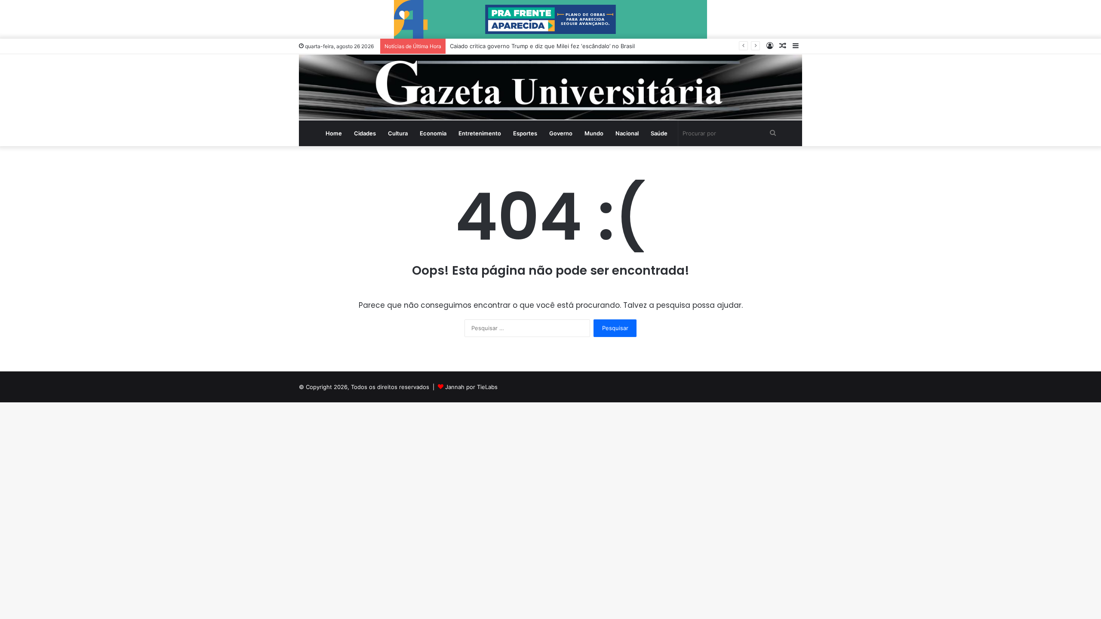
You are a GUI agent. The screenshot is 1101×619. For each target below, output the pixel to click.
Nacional (627, 133)
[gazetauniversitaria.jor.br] (550, 87)
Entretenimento (479, 133)
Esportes (525, 133)
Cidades (365, 133)
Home (334, 133)
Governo (560, 133)
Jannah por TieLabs (471, 386)
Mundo (593, 133)
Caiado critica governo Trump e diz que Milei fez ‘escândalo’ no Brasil (542, 46)
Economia (433, 133)
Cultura (398, 133)
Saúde (659, 133)
